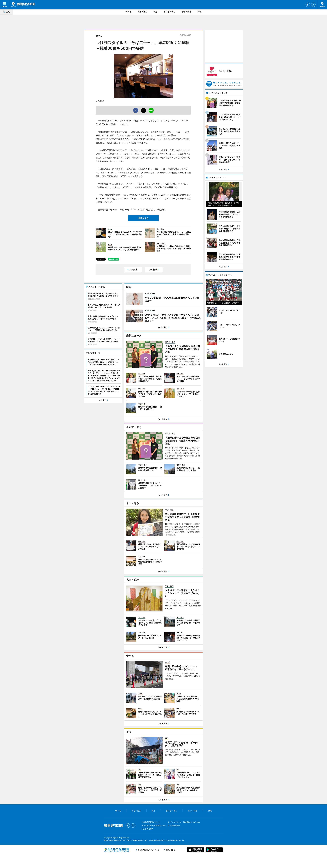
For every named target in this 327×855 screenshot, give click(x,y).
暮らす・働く (169, 11)
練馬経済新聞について (151, 822)
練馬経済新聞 (23, 4)
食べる (128, 11)
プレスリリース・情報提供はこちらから (185, 822)
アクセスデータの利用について (155, 825)
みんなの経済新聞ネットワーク (116, 850)
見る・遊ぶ (142, 11)
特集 (200, 11)
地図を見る (143, 218)
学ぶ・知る (186, 11)
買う (155, 11)
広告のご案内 (148, 829)
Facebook (308, 5)
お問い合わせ (175, 825)
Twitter (313, 5)
